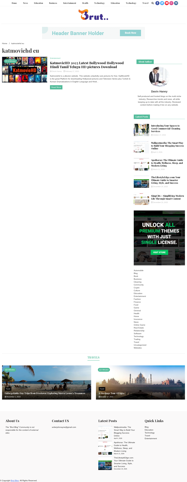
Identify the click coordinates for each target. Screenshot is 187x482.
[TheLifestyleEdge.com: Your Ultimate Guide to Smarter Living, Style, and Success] (105, 463)
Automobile (138, 270)
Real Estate (139, 328)
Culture (137, 290)
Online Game (139, 325)
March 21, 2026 (159, 169)
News (25, 3)
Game (136, 308)
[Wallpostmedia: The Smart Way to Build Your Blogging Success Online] (105, 433)
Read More (56, 87)
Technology (99, 3)
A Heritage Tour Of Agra (111, 393)
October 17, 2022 (159, 135)
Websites (138, 348)
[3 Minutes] (140, 399)
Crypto (136, 288)
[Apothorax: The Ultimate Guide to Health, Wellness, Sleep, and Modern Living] (105, 448)
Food (136, 305)
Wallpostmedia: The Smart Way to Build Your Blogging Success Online (167, 145)
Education (38, 3)
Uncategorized (140, 345)
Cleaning (137, 282)
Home (14, 3)
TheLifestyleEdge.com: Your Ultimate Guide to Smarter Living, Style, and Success (165, 180)
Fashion (137, 299)
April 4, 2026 (157, 152)
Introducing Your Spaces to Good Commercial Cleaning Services (165, 128)
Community (139, 285)
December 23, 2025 (160, 202)
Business (53, 3)
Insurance (138, 319)
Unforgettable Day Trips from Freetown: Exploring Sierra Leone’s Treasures (45, 393)
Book (136, 276)
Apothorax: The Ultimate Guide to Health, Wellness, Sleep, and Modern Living (167, 163)
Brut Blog (15, 480)
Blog (136, 273)
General (137, 310)
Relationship (139, 331)
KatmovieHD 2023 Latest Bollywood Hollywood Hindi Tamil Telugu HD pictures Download (87, 65)
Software (137, 333)
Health (85, 3)
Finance (137, 302)
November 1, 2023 (13, 397)
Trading (137, 339)
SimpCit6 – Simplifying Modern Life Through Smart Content (167, 197)
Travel (145, 3)
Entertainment (69, 3)
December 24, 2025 (160, 187)
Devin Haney (57, 71)
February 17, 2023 (72, 71)
